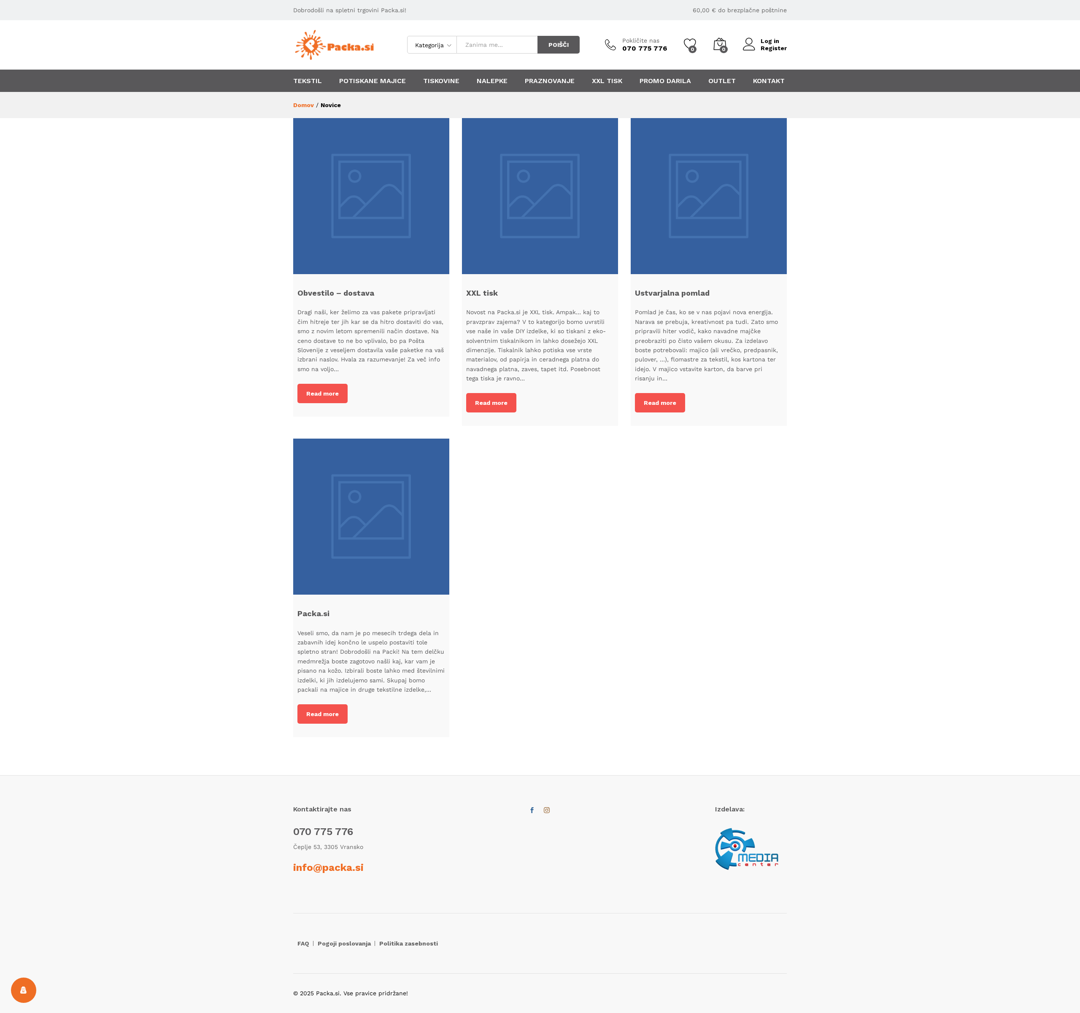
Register (774, 48)
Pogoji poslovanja (344, 943)
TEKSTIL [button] (307, 81)
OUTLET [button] (722, 81)
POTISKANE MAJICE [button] (372, 81)
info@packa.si (328, 867)
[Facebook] (532, 810)
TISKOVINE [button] (441, 81)
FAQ (303, 943)
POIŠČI (558, 44)
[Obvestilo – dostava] (371, 196)
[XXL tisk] (540, 196)
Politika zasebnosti (408, 943)
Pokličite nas (640, 40)
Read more (322, 393)
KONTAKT (769, 81)
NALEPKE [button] (492, 81)
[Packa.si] (371, 517)
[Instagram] (546, 810)
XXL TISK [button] (607, 81)
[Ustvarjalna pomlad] (709, 196)
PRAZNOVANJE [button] (550, 81)
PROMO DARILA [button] (665, 81)
